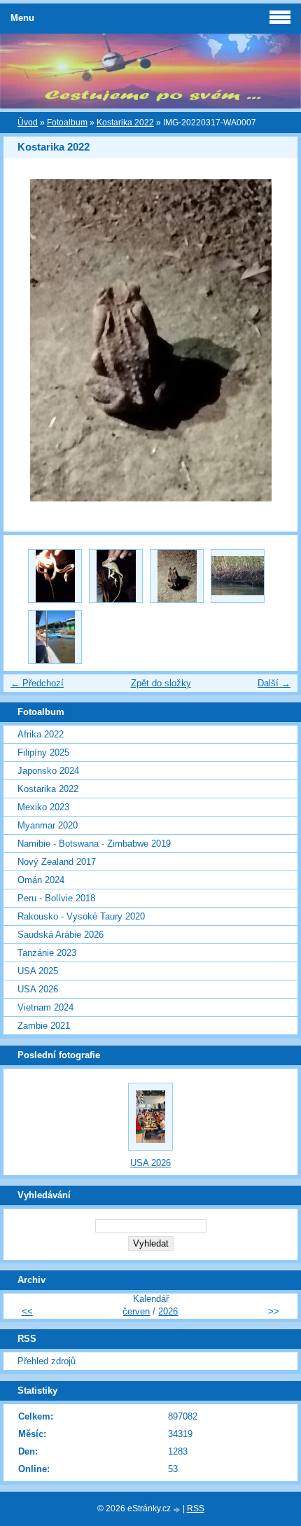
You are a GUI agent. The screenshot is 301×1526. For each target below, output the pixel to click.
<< (27, 1311)
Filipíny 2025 (43, 752)
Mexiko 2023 (43, 807)
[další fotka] (274, 340)
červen (136, 1311)
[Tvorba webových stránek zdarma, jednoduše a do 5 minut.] (178, 1509)
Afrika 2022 (41, 734)
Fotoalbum (67, 122)
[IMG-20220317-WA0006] (237, 576)
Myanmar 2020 (48, 825)
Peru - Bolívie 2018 (56, 898)
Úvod (28, 122)
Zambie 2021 (44, 1025)
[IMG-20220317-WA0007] (176, 576)
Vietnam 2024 (46, 1007)
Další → (274, 683)
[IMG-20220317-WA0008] (116, 576)
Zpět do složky (161, 683)
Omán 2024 (41, 880)
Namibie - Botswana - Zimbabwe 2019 (94, 843)
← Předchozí (37, 683)
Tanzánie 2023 (47, 953)
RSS (195, 1508)
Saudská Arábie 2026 (61, 934)
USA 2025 (38, 971)
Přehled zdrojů (47, 1361)
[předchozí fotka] (26, 340)
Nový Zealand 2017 (57, 861)
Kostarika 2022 (125, 122)
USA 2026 (38, 989)
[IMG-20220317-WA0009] (55, 576)
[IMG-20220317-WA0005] (55, 637)
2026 (168, 1311)
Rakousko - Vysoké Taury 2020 (81, 916)
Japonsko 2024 (48, 770)
